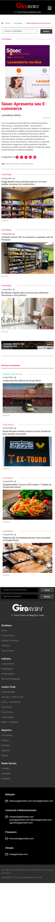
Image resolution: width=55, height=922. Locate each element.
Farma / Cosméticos (11, 702)
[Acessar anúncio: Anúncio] (27, 345)
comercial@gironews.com (21, 816)
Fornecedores (7, 674)
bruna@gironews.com (43, 801)
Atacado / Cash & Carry (12, 374)
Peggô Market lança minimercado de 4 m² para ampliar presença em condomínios (24, 182)
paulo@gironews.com (19, 820)
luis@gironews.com (18, 854)
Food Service (8, 425)
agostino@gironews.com (21, 822)
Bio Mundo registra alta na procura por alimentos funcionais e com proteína (24, 294)
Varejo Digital (7, 717)
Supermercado (8, 692)
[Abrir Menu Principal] (50, 9)
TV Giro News (7, 635)
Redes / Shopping (9, 722)
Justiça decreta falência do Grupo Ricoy (22, 380)
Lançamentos (7, 663)
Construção (6, 707)
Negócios (5, 750)
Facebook (6, 778)
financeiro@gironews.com (21, 838)
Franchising (18, 23)
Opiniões (5, 745)
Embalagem (7, 668)
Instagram (6, 773)
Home (7, 23)
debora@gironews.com (41, 820)
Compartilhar (7, 178)
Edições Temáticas (10, 640)
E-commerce (14, 164)
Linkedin (5, 768)
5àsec (7, 164)
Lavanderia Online (26, 164)
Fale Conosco (7, 650)
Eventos (5, 740)
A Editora (5, 645)
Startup (4, 755)
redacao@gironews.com (20, 801)
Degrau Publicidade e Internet (28, 877)
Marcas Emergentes (10, 679)
